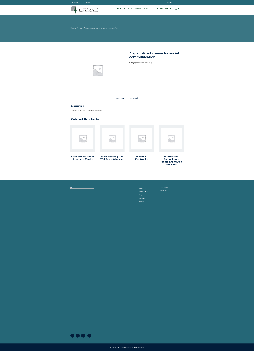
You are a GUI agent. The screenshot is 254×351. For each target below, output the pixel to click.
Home (119, 9)
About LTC (128, 9)
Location (142, 198)
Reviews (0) (134, 98)
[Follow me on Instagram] (181, 2)
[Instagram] (83, 336)
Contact (168, 9)
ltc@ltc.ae (75, 2)
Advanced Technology (144, 63)
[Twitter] (78, 336)
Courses (138, 9)
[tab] (120, 98)
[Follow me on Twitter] (178, 2)
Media (146, 9)
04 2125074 (86, 2)
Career (141, 202)
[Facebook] (72, 336)
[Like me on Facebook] (176, 2)
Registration (157, 9)
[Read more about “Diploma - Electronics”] (139, 143)
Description (120, 98)
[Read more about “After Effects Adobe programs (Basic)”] (80, 143)
